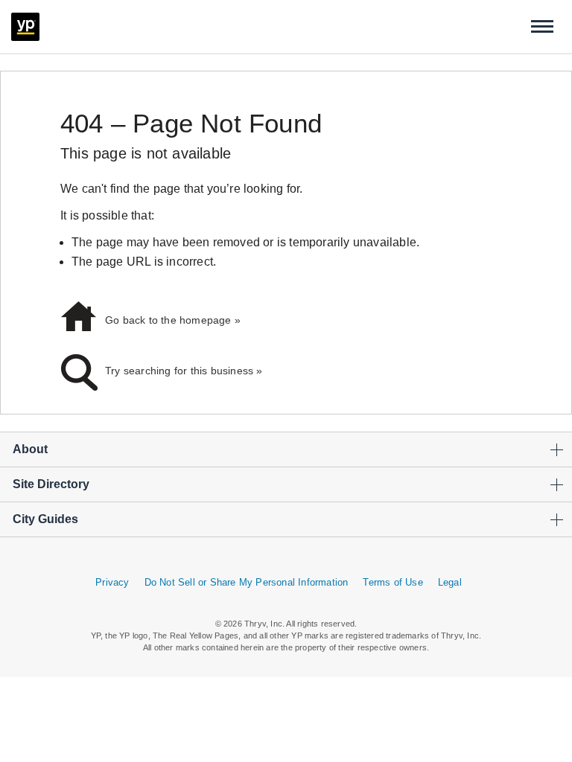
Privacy (112, 582)
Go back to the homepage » (173, 320)
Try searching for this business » (184, 371)
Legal (450, 582)
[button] (542, 26)
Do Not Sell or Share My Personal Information (246, 582)
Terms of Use (392, 582)
